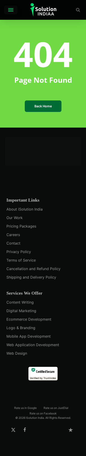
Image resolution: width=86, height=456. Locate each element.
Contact (13, 243)
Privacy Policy (18, 251)
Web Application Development (32, 344)
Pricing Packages (21, 226)
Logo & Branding (20, 327)
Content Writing (20, 302)
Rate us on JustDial (56, 407)
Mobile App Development (28, 336)
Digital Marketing (21, 310)
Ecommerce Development (28, 319)
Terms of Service (21, 260)
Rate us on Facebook (43, 413)
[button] (10, 9)
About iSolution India (24, 209)
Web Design (16, 353)
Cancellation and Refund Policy (33, 268)
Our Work (14, 217)
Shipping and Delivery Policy (31, 277)
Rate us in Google (25, 407)
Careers (13, 234)
